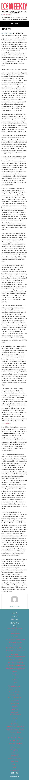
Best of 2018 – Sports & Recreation (15, 650)
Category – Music (14, 700)
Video (14, 767)
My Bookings (15, 679)
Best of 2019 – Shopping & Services (15, 665)
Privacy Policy (14, 623)
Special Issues (14, 755)
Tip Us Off (14, 764)
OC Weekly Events (14, 747)
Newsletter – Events (15, 732)
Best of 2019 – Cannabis (15, 659)
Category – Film (14, 694)
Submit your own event (14, 758)
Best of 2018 (14, 636)
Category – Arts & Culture (14, 689)
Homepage (14, 718)
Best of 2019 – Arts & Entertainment (15, 656)
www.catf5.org (5, 423)
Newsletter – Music (15, 740)
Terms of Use (14, 619)
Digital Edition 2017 (15, 714)
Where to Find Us (14, 770)
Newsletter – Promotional (15, 743)
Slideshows (14, 753)
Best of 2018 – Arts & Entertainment (15, 639)
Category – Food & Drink (14, 697)
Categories (15, 674)
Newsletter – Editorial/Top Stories (15, 729)
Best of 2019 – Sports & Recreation (15, 668)
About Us (14, 613)
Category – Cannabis (14, 692)
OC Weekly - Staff (6, 33)
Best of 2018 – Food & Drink (15, 645)
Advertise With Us (14, 631)
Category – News (14, 703)
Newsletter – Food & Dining (15, 738)
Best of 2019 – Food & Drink (15, 662)
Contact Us (14, 616)
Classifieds (14, 706)
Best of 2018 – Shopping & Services (15, 648)
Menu (16, 23)
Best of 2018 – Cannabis (15, 642)
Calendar (14, 671)
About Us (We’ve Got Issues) (14, 628)
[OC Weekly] (6, 14)
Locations (15, 677)
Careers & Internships (14, 686)
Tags (15, 682)
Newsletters (14, 723)
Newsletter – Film (15, 735)
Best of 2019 (14, 654)
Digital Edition (14, 712)
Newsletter (14, 721)
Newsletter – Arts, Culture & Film (15, 726)
